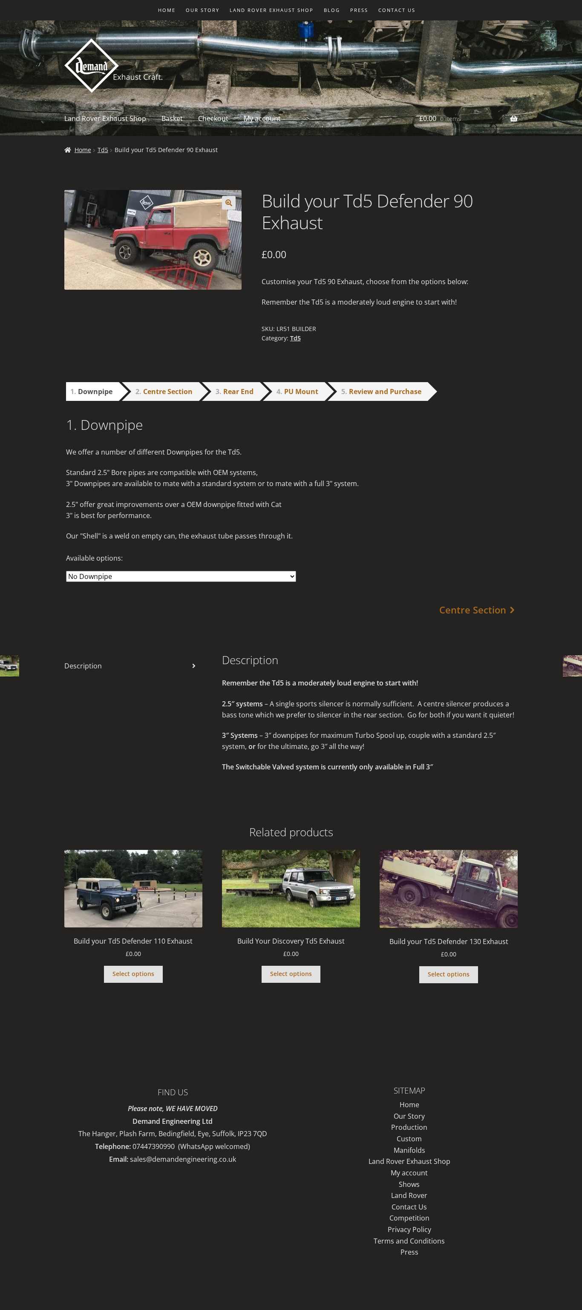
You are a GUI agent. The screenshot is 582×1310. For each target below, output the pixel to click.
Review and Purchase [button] (385, 391)
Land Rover (409, 1195)
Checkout (213, 118)
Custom (409, 1138)
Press (359, 10)
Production (409, 1127)
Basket (172, 118)
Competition (409, 1218)
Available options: (94, 558)
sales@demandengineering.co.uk (183, 1159)
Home (167, 10)
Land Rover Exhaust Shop (272, 10)
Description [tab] (83, 666)
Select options (133, 974)
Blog (332, 10)
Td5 (103, 150)
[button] (229, 203)
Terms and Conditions (409, 1241)
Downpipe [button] (95, 391)
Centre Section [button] (168, 391)
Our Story (202, 10)
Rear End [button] (238, 391)
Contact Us (409, 1207)
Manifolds (409, 1150)
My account (262, 118)
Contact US (396, 10)
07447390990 (154, 1146)
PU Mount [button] (301, 391)
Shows (409, 1184)
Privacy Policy (409, 1229)
